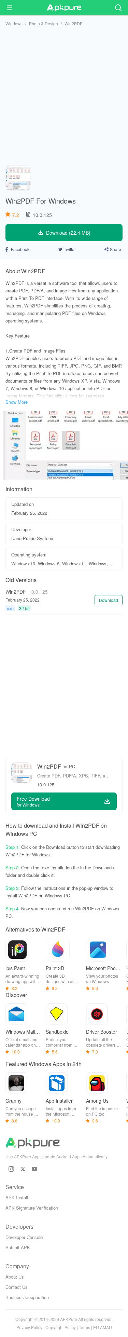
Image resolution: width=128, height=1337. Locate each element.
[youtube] (34, 1169)
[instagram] (11, 1169)
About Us (14, 1276)
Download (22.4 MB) (68, 232)
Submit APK (17, 1247)
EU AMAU (102, 1327)
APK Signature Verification (31, 1207)
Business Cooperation (27, 1297)
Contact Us (16, 1287)
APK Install (16, 1197)
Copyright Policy (60, 1327)
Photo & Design (43, 23)
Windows (14, 23)
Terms (84, 1327)
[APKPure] (64, 7)
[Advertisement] (64, 96)
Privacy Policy (29, 1327)
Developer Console (24, 1237)
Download (108, 600)
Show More (16, 402)
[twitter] (23, 1169)
